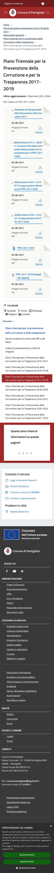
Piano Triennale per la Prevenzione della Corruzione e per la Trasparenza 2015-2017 (26, 359)
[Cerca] (48, 12)
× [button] (51, 826)
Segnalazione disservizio (18, 802)
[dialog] (27, 848)
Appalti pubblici (14, 644)
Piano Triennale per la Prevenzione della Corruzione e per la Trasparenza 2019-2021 (26, 397)
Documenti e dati (15, 612)
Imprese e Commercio (17, 640)
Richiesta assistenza (16, 811)
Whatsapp (37, 310)
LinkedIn (26, 314)
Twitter (24, 310)
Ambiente (11, 686)
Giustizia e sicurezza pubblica (21, 677)
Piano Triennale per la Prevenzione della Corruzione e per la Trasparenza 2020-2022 (26, 406)
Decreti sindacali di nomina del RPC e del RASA (25, 340)
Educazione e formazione (19, 672)
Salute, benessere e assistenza (22, 691)
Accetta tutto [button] (27, 855)
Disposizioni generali (13, 35)
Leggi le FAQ (13, 807)
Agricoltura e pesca (16, 700)
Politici (10, 603)
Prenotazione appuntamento (21, 797)
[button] (27, 868)
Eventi (10, 741)
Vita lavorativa (14, 635)
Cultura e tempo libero (18, 631)
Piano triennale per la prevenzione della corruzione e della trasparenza (23, 40)
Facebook (11, 310)
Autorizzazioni (14, 695)
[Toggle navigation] (5, 12)
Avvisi (10, 723)
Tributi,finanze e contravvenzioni (23, 681)
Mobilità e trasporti (16, 658)
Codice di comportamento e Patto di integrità (22, 349)
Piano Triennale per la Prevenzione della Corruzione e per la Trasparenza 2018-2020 (26, 387)
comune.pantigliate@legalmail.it (23, 781)
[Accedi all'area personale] (43, 3)
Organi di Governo (15, 584)
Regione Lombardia (13, 3)
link (12, 849)
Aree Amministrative (17, 589)
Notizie (10, 714)
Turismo (10, 654)
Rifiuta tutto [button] (27, 861)
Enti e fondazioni (15, 598)
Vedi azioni (7, 321)
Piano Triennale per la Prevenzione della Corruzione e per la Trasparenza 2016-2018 (26, 368)
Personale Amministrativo (19, 607)
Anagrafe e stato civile (18, 626)
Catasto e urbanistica (17, 649)
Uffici (9, 594)
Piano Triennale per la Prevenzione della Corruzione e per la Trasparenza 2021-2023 (26, 416)
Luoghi (10, 736)
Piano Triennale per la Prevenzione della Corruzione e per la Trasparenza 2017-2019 (26, 378)
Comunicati (12, 719)
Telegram (12, 314)
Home (6, 24)
